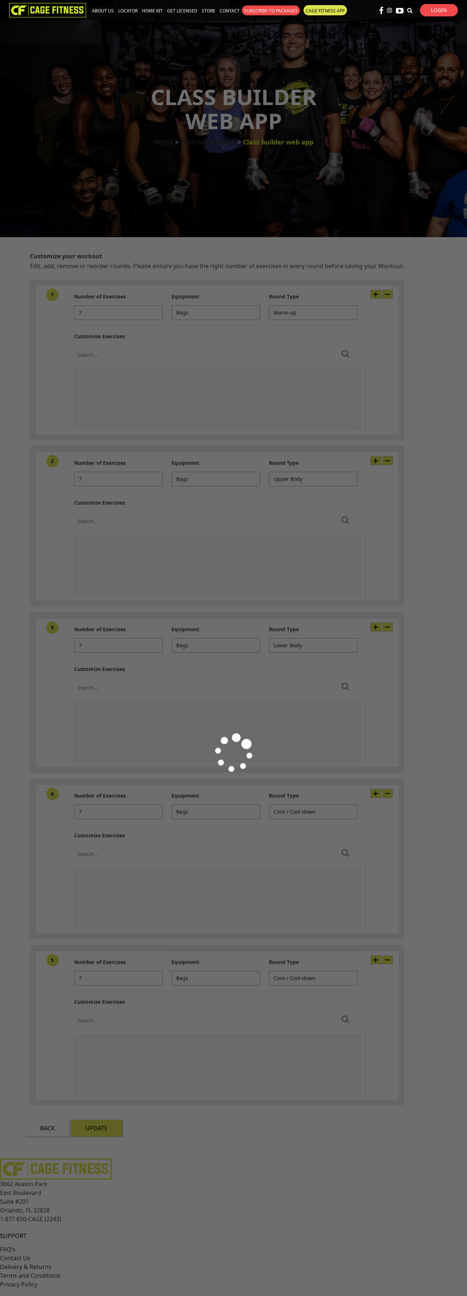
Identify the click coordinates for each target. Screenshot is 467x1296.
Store (208, 11)
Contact (230, 11)
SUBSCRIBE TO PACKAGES (271, 11)
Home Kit (152, 11)
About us (103, 11)
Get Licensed (182, 11)
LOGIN (439, 10)
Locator (128, 11)
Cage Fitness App (325, 11)
